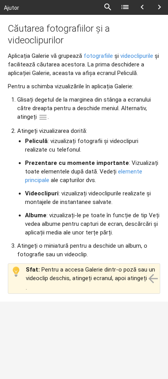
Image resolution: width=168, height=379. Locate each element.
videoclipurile (136, 55)
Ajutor (11, 8)
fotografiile (98, 55)
